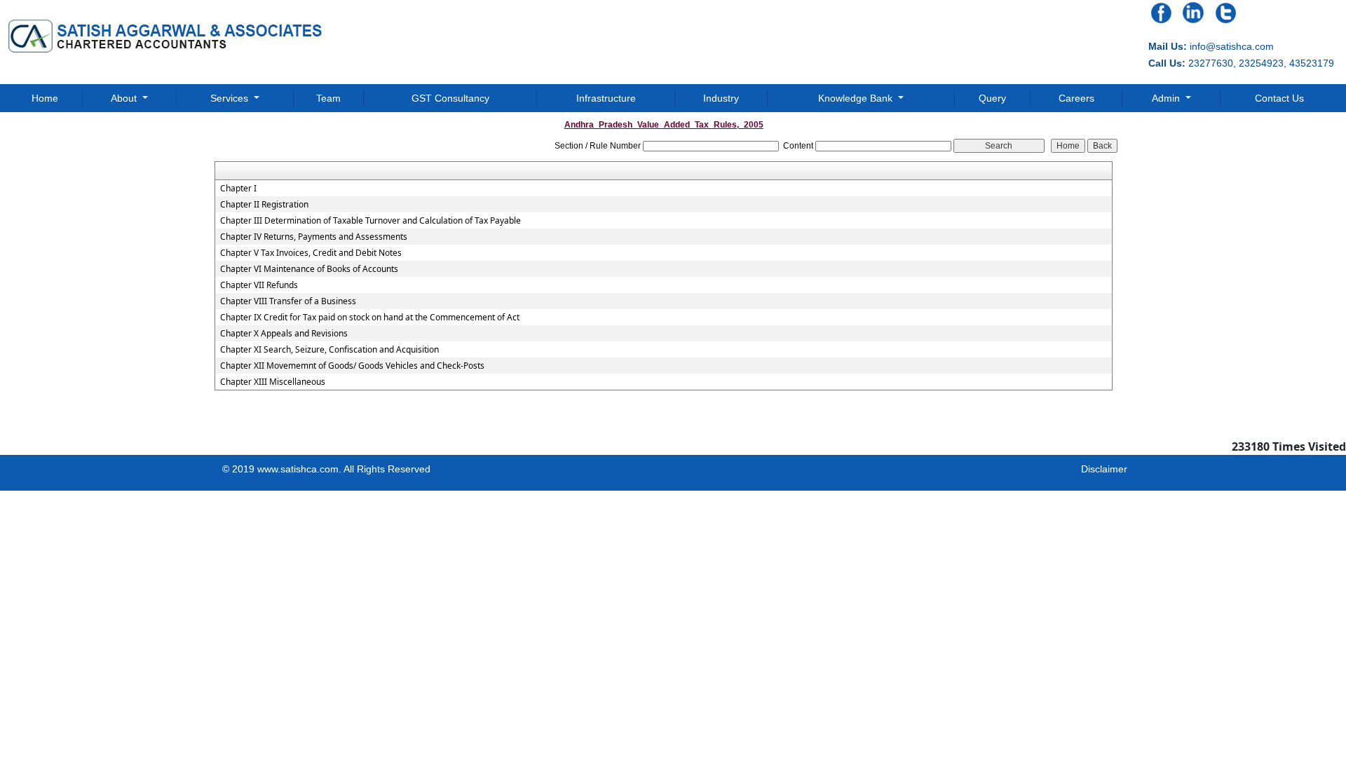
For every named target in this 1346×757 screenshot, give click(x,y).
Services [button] (230, 98)
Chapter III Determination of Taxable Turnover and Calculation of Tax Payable (370, 220)
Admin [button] (1167, 98)
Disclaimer (1104, 469)
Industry (721, 98)
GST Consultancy (450, 98)
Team (328, 98)
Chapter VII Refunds (259, 285)
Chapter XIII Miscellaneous (272, 382)
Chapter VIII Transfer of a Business (288, 301)
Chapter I (238, 188)
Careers (1076, 98)
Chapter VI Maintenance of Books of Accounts (309, 269)
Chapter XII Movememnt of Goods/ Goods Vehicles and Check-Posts (352, 365)
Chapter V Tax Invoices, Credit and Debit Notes (311, 253)
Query (992, 98)
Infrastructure (606, 98)
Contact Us (1279, 98)
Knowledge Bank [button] (856, 98)
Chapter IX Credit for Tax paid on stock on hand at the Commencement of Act (369, 317)
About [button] (125, 98)
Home (45, 98)
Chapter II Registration (264, 204)
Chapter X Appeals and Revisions (284, 333)
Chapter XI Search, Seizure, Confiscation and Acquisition (329, 349)
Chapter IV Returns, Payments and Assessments (313, 237)
